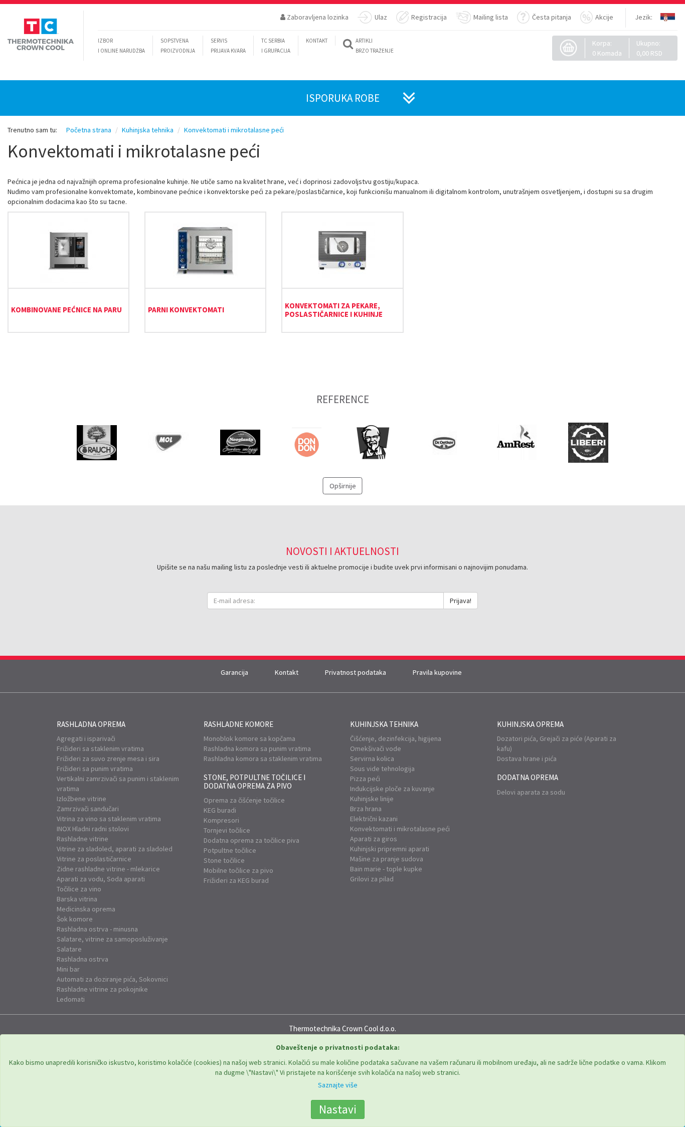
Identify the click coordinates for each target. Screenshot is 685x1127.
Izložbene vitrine (81, 798)
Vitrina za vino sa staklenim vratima (109, 818)
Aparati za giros (373, 838)
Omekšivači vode (375, 748)
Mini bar (68, 969)
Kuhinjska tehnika (384, 724)
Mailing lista (490, 17)
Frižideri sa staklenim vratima (100, 748)
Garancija (234, 672)
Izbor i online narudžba (121, 45)
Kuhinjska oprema (530, 724)
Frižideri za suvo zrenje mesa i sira (108, 758)
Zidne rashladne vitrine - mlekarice (108, 868)
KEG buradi (220, 810)
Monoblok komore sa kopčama (249, 738)
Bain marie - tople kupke (386, 868)
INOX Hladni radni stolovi (93, 828)
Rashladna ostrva (82, 959)
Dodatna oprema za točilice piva (251, 840)
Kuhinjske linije (372, 798)
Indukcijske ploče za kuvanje (392, 788)
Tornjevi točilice (227, 830)
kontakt (316, 40)
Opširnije (342, 485)
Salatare (69, 949)
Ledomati (71, 999)
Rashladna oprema (91, 724)
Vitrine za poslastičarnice (94, 858)
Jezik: (643, 17)
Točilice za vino (79, 888)
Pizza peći (365, 778)
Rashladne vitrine (82, 838)
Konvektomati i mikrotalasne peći (400, 828)
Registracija (429, 17)
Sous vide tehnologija (382, 768)
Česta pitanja (551, 17)
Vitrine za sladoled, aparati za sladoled (115, 848)
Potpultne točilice (230, 850)
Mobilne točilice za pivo (238, 870)
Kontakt (286, 672)
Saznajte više (338, 1084)
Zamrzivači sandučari (88, 808)
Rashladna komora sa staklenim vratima (263, 758)
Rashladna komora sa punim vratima (257, 748)
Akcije (604, 17)
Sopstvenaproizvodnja (177, 45)
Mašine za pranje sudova (386, 858)
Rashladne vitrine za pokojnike (102, 989)
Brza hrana (366, 808)
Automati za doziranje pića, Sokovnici (112, 979)
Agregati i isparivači (86, 738)
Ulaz (381, 17)
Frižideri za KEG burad (236, 880)
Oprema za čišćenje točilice (244, 800)
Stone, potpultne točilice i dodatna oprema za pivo (254, 782)
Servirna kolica (372, 758)
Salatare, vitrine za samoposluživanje (112, 939)
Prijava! (460, 600)
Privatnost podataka (355, 672)
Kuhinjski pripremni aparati (389, 848)
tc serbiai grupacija (275, 45)
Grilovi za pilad (372, 878)
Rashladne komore (238, 724)
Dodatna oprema (527, 777)
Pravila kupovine (437, 672)
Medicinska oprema (86, 908)
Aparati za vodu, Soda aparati (101, 878)
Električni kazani (374, 818)
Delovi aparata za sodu (531, 792)
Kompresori (221, 820)
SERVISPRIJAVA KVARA (228, 45)
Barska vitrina (77, 898)
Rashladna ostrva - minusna (97, 928)
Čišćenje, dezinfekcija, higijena (395, 738)
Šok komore (75, 918)
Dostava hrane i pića (527, 758)
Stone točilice (224, 860)
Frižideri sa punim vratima (95, 768)
